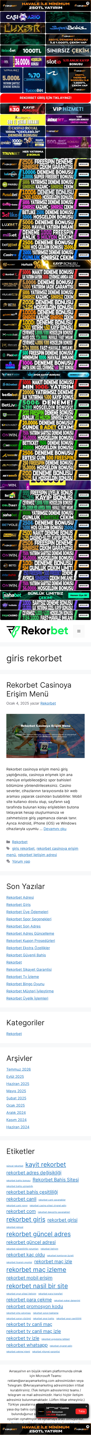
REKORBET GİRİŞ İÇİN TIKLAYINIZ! (46, 98)
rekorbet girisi (62, 1220)
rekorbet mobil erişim (29, 1277)
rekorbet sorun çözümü (18, 1318)
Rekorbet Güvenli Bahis (26, 955)
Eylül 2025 (15, 1076)
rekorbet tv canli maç (29, 1324)
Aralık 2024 (16, 1112)
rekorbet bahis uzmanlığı (19, 1186)
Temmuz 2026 (18, 1069)
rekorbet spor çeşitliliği (68, 1318)
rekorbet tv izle (22, 1338)
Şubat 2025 (16, 1098)
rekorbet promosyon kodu (34, 1306)
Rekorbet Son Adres (23, 926)
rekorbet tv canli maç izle (33, 1331)
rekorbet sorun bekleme (45, 1313)
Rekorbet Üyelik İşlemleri (27, 998)
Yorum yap (21, 861)
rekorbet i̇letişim (49, 1248)
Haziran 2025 (17, 1084)
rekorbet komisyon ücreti (60, 1255)
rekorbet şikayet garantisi (46, 1351)
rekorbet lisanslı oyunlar (19, 1262)
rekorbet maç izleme (36, 1269)
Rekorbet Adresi (20, 897)
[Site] (45, 164)
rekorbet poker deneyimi (67, 1300)
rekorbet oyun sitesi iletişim (21, 1293)
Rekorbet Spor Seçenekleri (28, 919)
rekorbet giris (25, 1219)
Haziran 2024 (17, 1127)
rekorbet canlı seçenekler (52, 1199)
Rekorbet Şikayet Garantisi (29, 969)
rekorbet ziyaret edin (61, 1345)
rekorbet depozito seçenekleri (54, 1212)
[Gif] (45, 264)
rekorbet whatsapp (27, 1345)
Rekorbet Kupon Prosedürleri (30, 941)
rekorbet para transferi (50, 1293)
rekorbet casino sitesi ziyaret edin (48, 1205)
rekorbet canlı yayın (17, 1205)
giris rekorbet (23, 848)
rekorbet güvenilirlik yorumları (22, 1248)
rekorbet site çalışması (18, 1313)
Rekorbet (20, 842)
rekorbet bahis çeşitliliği (32, 1192)
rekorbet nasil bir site (37, 1286)
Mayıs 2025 (16, 1091)
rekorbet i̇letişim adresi (37, 855)
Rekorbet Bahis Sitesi (56, 1179)
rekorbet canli (21, 1199)
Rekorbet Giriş (18, 905)
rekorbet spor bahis (43, 1318)
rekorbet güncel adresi (31, 1242)
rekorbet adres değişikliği (33, 1172)
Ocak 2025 (15, 1105)
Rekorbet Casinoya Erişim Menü (39, 689)
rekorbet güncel (14, 1227)
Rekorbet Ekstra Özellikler (28, 948)
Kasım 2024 (16, 1120)
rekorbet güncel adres (38, 1234)
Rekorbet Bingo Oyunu (25, 984)
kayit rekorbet (45, 1164)
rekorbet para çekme (29, 1299)
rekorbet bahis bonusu (18, 1180)
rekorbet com (21, 1211)
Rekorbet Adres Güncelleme (30, 933)
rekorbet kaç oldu (25, 1254)
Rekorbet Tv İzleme (22, 977)
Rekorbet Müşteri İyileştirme (30, 991)
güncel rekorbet (14, 1166)
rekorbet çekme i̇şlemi (18, 1351)
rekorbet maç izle (53, 1261)
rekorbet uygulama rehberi (55, 1339)
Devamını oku (55, 829)
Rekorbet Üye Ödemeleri (27, 912)
